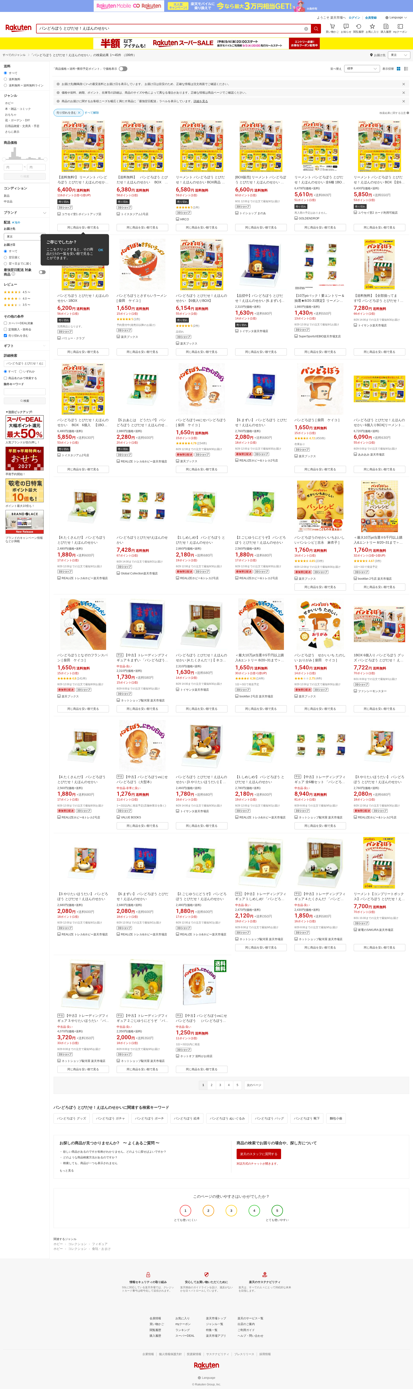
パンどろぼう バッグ (269, 1118)
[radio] (5, 72)
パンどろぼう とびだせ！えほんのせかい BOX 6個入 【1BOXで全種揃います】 (83, 425)
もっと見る (67, 1170)
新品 (7, 195)
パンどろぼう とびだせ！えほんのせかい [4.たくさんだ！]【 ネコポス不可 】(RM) (201, 660)
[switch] (42, 272)
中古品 (8, 201)
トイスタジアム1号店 (134, 214)
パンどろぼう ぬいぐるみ (227, 1118)
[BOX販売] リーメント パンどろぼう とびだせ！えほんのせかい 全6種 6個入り (260, 182)
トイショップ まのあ (252, 213)
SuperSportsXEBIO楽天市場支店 (320, 336)
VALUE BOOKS (131, 817)
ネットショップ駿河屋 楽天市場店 (143, 700)
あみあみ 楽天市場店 (371, 454)
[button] (396, 18)
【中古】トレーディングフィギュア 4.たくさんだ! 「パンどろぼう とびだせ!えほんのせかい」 (320, 899)
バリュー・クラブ (73, 338)
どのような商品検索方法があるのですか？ (90, 1157)
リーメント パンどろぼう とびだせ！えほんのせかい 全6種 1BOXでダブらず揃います (319, 182)
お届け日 (9, 244)
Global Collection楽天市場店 (139, 573)
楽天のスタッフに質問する (258, 1154)
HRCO (184, 219)
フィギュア (100, 1244)
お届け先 (9, 228)
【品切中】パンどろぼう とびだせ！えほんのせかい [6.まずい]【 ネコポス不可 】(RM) (259, 300)
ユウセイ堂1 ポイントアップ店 (81, 214)
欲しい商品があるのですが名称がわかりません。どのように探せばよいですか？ (114, 1151)
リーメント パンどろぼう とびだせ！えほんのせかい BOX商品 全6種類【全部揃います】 (201, 182)
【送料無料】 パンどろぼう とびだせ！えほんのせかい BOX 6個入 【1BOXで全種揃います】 (142, 182)
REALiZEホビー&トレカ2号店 (258, 460)
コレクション (77, 1244)
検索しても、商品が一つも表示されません (90, 1163)
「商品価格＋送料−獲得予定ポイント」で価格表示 (84, 68)
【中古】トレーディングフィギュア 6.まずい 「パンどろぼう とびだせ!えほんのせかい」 (142, 660)
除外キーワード (14, 384)
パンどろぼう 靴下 (307, 1118)
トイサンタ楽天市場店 (253, 331)
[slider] (4, 159)
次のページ (254, 1085)
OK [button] (100, 250)
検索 (26, 176)
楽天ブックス (129, 337)
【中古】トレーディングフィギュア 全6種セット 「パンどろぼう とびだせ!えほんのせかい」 (320, 782)
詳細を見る (201, 101)
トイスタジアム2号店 (75, 455)
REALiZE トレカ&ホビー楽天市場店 (144, 461)
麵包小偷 (336, 1118)
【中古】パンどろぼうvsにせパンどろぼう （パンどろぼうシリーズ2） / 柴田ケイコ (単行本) (201, 1021)
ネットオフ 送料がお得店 (196, 1056)
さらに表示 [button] (12, 131)
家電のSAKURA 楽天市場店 (375, 930)
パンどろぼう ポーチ (149, 1118)
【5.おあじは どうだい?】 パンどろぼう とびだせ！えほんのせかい (142, 425)
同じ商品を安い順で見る (83, 227)
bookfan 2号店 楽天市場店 (375, 578)
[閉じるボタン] (403, 84)
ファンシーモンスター (372, 691)
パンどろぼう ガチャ (110, 1118)
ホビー (58, 1244)
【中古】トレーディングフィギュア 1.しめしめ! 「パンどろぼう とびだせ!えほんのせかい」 (260, 899)
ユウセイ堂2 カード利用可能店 (378, 212)
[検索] (316, 28)
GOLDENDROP (309, 218)
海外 (17, 222)
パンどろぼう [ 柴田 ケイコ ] (316, 420)
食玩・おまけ (101, 1249)
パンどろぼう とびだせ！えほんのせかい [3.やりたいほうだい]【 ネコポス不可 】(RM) (201, 782)
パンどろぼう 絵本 (187, 1118)
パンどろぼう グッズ (71, 1118)
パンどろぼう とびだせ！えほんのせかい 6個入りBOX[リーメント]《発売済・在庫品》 (379, 425)
